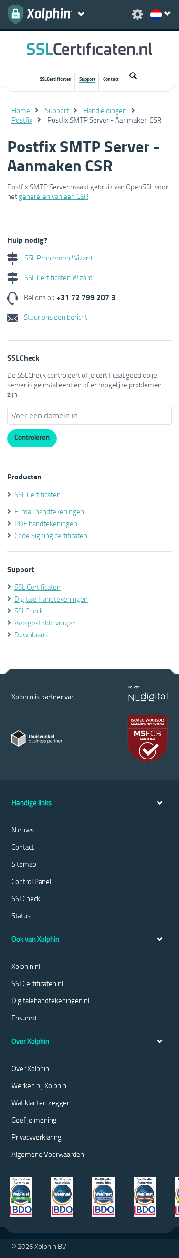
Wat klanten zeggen (41, 1102)
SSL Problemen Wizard (57, 257)
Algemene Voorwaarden (47, 1154)
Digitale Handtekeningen (51, 598)
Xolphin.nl (25, 966)
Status (21, 915)
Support (87, 78)
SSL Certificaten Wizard (58, 277)
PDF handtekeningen (45, 523)
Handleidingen (105, 110)
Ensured (23, 1017)
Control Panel (31, 881)
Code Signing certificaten (50, 535)
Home (20, 110)
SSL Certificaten (37, 494)
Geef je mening (34, 1119)
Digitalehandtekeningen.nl (50, 1000)
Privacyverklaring (36, 1137)
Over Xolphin (30, 1068)
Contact (111, 78)
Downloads (31, 634)
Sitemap (23, 864)
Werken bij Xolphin (38, 1085)
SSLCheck (28, 610)
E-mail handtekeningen (49, 511)
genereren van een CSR (53, 196)
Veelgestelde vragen (45, 622)
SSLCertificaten (56, 78)
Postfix (21, 120)
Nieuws (22, 829)
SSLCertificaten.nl (37, 983)
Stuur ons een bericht (54, 317)
